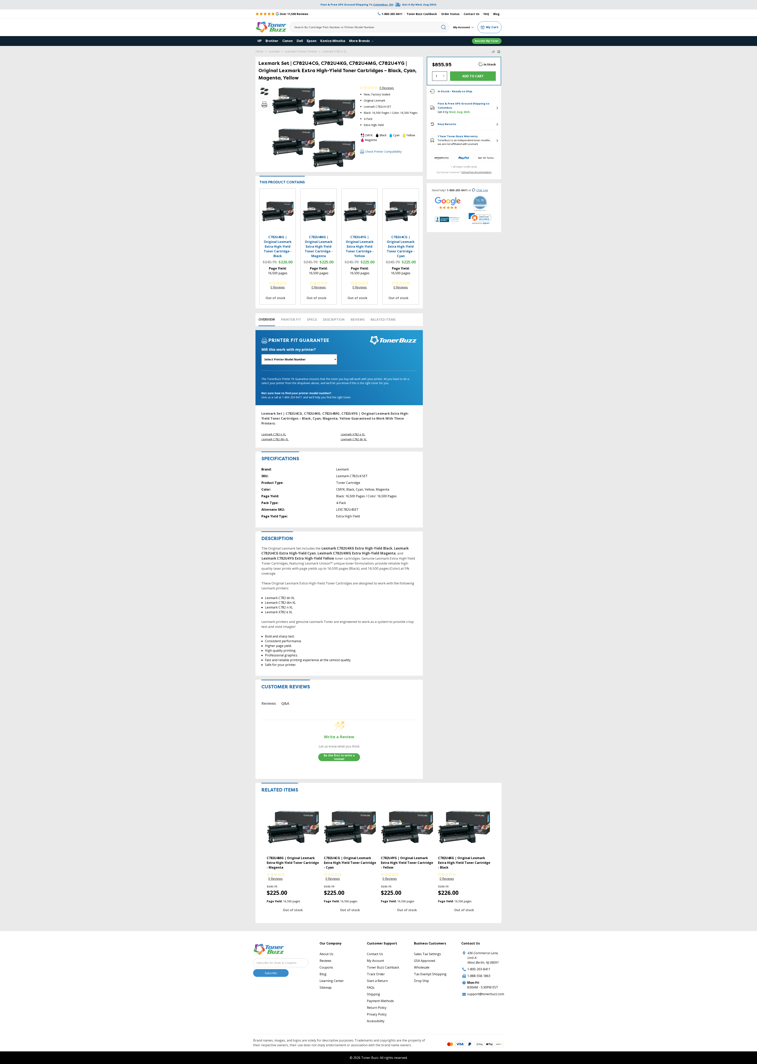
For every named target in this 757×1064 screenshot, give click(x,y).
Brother (272, 41)
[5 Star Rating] (448, 203)
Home (259, 51)
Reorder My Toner (487, 41)
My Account (462, 27)
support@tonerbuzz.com (485, 994)
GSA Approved (424, 961)
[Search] (443, 27)
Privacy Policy (377, 1014)
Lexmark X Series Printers (301, 51)
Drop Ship (421, 981)
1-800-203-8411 (478, 969)
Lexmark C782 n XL (273, 434)
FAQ (486, 13)
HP (259, 41)
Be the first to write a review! (339, 757)
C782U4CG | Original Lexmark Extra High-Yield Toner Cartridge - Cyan (401, 246)
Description (334, 319)
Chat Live (482, 190)
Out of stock (275, 298)
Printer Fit (291, 319)
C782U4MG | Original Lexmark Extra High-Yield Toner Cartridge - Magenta (319, 246)
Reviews (358, 319)
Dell (300, 41)
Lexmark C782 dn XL (354, 439)
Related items (382, 319)
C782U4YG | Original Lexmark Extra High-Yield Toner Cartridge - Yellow (360, 246)
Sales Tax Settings (427, 954)
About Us (326, 954)
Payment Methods (380, 1001)
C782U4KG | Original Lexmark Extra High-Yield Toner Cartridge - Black (278, 246)
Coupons (326, 967)
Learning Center (332, 981)
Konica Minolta (332, 41)
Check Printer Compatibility (383, 151)
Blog (496, 13)
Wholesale (421, 967)
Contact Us (471, 13)
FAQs (370, 987)
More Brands (360, 41)
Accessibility (375, 1021)
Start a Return (377, 981)
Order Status (450, 13)
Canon (287, 41)
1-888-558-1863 (478, 976)
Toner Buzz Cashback (421, 13)
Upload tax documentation (476, 172)
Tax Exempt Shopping (430, 974)
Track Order (376, 974)
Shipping (373, 994)
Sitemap (326, 987)
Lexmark (274, 51)
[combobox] (369, 27)
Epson (311, 41)
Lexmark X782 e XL (334, 51)
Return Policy (376, 1007)
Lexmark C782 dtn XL (275, 439)
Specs (312, 319)
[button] (480, 219)
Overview (266, 319)
